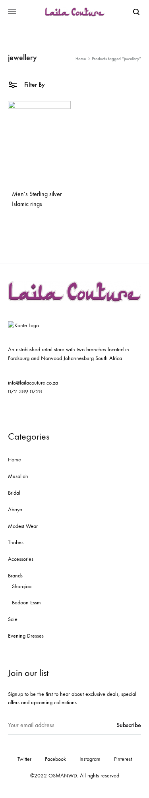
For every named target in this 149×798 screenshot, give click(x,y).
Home (80, 58)
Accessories (20, 559)
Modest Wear (23, 526)
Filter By (34, 84)
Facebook (55, 759)
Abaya (15, 509)
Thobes (15, 542)
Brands (15, 575)
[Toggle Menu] (12, 12)
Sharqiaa (21, 586)
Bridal (14, 492)
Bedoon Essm (26, 602)
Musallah (18, 476)
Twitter (24, 759)
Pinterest (123, 759)
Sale (12, 619)
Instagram (90, 759)
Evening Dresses (26, 635)
